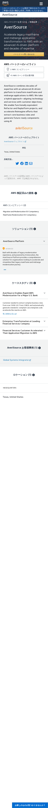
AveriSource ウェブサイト (14, 141)
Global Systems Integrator (16, 360)
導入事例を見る (9, 314)
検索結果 (33, 22)
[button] (41, 4)
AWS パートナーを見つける (15, 22)
